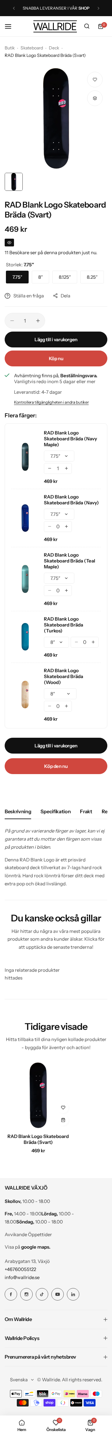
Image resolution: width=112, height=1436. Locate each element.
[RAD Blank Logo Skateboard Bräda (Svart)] (38, 1095)
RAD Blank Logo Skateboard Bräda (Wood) (63, 676)
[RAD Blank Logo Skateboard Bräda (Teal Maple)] (25, 579)
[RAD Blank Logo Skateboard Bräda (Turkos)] (25, 637)
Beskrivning (18, 811)
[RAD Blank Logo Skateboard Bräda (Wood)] (25, 695)
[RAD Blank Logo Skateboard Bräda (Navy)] (25, 518)
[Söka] (87, 26)
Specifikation (55, 811)
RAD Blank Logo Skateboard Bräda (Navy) (71, 500)
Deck (54, 48)
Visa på (27, 1247)
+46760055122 (20, 1269)
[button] (14, 8)
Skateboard (32, 48)
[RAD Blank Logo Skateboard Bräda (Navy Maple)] (25, 457)
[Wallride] (55, 26)
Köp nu (56, 358)
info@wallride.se (22, 1277)
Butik (10, 48)
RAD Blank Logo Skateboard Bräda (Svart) (38, 1139)
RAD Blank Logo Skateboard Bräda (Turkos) (63, 625)
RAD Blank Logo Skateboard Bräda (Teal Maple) (69, 561)
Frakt (86, 811)
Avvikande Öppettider (28, 1234)
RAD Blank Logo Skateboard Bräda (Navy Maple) (70, 438)
